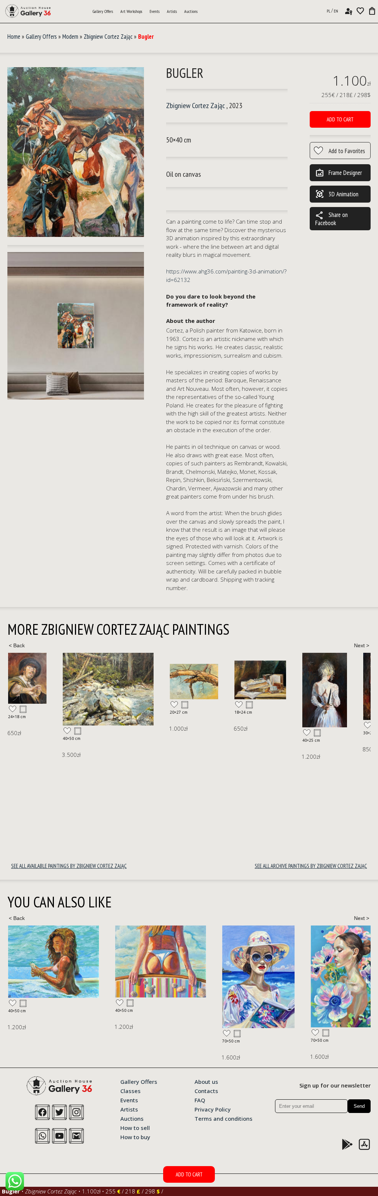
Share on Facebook (331, 218)
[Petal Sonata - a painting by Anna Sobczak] (240, 977)
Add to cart (340, 119)
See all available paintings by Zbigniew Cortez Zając (69, 865)
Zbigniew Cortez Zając (108, 36)
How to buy (135, 1136)
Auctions (190, 11)
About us (206, 1081)
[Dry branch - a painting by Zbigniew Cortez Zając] (139, 681)
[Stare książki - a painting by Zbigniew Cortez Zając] (205, 680)
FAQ (200, 1099)
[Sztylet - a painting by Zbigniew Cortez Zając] (270, 690)
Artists (172, 11)
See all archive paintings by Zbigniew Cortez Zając (311, 865)
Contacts (206, 1090)
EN (336, 11)
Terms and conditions (223, 1118)
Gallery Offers (103, 11)
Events (154, 11)
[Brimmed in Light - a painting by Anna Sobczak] (151, 977)
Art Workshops (131, 11)
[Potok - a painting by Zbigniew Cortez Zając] (53, 689)
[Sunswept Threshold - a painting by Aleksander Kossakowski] (53, 961)
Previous (16, 645)
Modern (70, 36)
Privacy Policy (213, 1109)
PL (328, 11)
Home (13, 36)
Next (361, 645)
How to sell (135, 1127)
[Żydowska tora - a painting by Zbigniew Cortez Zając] (334, 686)
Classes (130, 1090)
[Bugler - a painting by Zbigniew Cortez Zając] (75, 152)
